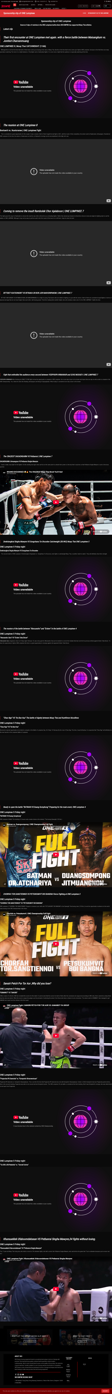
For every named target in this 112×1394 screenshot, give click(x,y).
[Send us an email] (109, 1)
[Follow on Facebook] (104, 1)
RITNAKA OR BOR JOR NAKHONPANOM (26, 298)
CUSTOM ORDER (47, 8)
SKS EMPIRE (56, 8)
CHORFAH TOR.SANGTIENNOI (17, 906)
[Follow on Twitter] (108, 1)
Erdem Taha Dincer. (103, 641)
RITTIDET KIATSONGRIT (7, 298)
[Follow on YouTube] (23, 1375)
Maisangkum (95, 37)
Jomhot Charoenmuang (16, 41)
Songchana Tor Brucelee (30, 551)
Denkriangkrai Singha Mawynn (10, 551)
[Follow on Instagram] (106, 1)
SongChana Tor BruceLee (44, 554)
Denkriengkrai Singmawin (28, 554)
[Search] (14, 4)
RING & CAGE (38, 8)
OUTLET (64, 8)
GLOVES (33, 5)
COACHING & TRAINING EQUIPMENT (23, 8)
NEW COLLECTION (23, 5)
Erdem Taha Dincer (21, 638)
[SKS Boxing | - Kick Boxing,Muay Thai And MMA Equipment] (5, 6)
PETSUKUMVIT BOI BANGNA (53, 906)
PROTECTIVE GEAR (50, 5)
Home (84, 13)
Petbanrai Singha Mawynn (29, 461)
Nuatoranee (17, 130)
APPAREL (40, 5)
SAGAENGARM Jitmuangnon (9, 461)
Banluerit (4, 130)
